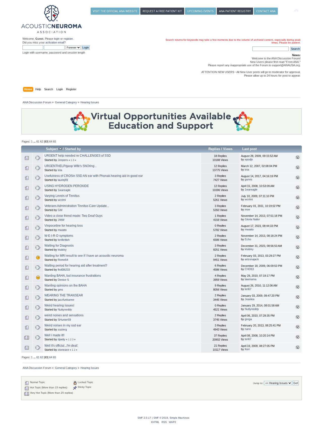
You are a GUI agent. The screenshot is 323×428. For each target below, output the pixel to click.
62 (41, 141)
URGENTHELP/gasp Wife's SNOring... (70, 166)
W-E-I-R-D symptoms (58, 235)
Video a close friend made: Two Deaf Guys (73, 216)
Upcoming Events (200, 11)
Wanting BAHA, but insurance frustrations (72, 275)
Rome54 (63, 259)
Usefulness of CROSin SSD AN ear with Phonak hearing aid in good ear (93, 176)
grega (248, 319)
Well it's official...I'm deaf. (61, 345)
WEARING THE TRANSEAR (63, 295)
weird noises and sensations (64, 315)
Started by (73, 149)
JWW (61, 219)
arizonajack (252, 259)
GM (60, 209)
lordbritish (64, 239)
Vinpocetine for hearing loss (63, 225)
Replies (214, 149)
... (34, 141)
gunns (248, 179)
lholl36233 (64, 269)
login (57, 38)
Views (227, 149)
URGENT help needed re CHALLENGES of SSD (77, 155)
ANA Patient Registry (235, 11)
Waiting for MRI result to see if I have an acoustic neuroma (84, 255)
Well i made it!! (54, 335)
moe (247, 209)
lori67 (248, 289)
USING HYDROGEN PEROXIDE (66, 186)
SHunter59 (64, 319)
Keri (247, 349)
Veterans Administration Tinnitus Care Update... (76, 206)
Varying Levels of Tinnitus (61, 196)
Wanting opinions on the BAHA (65, 285)
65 (54, 141)
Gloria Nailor (252, 219)
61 (37, 141)
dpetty (61, 339)
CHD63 (249, 269)
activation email (54, 42)
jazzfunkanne (66, 299)
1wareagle (64, 190)
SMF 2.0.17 (144, 417)
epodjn (249, 159)
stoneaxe (63, 349)
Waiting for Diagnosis (59, 245)
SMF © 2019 (160, 417)
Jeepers (63, 159)
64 (50, 141)
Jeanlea (249, 299)
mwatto (62, 229)
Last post (249, 149)
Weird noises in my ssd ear (62, 325)
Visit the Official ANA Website (115, 11)
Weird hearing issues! (59, 305)
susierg (62, 329)
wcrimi (62, 199)
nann (248, 328)
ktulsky (62, 249)
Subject (52, 149)
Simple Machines (179, 417)
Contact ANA (266, 11)
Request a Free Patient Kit (162, 11)
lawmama (250, 279)
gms (60, 289)
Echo (248, 239)
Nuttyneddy (65, 309)
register (68, 38)
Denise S (63, 279)
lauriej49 (63, 179)
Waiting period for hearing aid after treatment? (75, 265)
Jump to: (258, 383)
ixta (60, 170)
